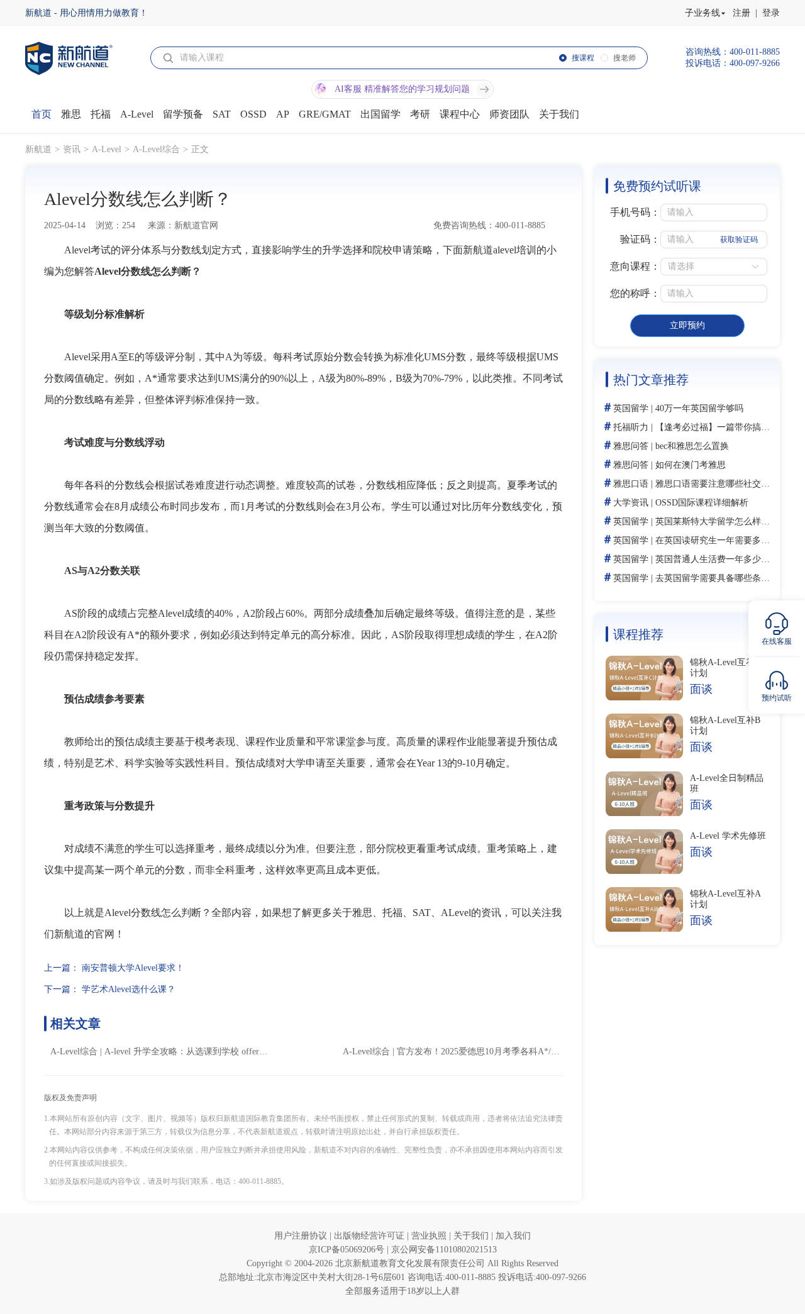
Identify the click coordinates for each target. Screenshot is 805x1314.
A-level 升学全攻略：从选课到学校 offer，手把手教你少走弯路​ (225, 1051)
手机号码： (635, 212)
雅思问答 (630, 446)
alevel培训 (514, 250)
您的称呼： (635, 293)
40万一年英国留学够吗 (699, 408)
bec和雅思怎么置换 (692, 446)
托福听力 (630, 427)
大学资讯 (630, 502)
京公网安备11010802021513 (444, 1249)
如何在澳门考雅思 (690, 465)
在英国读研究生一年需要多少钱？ (721, 540)
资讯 (71, 149)
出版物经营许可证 (370, 1235)
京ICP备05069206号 (348, 1249)
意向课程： (635, 266)
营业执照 (430, 1235)
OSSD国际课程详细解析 (701, 502)
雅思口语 (630, 484)
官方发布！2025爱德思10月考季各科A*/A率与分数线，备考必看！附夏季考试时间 (556, 1051)
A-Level (106, 149)
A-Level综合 (156, 149)
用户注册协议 (302, 1235)
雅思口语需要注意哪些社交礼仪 (717, 484)
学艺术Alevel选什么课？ (128, 989)
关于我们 (472, 1235)
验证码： (640, 239)
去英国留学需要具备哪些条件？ (717, 578)
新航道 (38, 149)
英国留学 (630, 408)
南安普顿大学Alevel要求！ (133, 968)
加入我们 (513, 1235)
